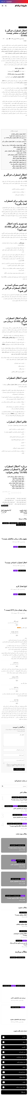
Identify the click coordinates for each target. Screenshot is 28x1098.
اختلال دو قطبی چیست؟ (21, 915)
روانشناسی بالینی (22, 27)
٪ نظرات (7, 38)
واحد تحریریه (21, 38)
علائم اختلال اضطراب (21, 149)
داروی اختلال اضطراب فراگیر (19, 166)
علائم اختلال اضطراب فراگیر (19, 158)
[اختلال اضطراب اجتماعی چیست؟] (14, 552)
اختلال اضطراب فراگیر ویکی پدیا (18, 164)
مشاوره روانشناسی (13, 523)
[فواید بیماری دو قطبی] (4, 924)
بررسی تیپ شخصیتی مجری (20, 817)
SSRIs (3, 344)
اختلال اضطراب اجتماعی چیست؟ (16, 562)
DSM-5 (12, 413)
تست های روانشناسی (22, 806)
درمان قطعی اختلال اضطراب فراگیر (17, 162)
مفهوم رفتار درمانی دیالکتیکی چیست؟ (14, 539)
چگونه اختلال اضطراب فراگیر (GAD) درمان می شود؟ (14, 145)
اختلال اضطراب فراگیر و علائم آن (18, 134)
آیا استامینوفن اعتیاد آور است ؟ (6, 512)
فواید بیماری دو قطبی (21, 924)
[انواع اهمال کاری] (14, 576)
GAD (25, 88)
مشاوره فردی (5, 523)
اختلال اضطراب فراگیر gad (19, 156)
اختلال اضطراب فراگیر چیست (19, 160)
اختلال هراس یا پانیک (19, 68)
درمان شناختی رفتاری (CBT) (8, 337)
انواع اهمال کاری (21, 586)
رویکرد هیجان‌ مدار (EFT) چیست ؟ (15, 610)
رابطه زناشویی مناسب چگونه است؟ (23, 512)
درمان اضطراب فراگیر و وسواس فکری (17, 154)
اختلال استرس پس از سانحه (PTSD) (16, 74)
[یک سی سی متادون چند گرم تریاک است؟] (4, 942)
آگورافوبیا (17, 71)
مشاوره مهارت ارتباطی (17, 814)
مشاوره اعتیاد (19, 940)
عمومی (15, 546)
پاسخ (17, 624)
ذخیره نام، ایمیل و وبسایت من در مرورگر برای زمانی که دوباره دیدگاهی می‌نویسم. (16, 765)
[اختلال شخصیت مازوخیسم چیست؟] (4, 933)
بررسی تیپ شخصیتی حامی (20, 808)
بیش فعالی (21, 243)
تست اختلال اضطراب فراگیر (19, 147)
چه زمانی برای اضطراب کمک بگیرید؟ (17, 135)
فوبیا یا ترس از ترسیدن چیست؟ (19, 799)
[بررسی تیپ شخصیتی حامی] (14, 989)
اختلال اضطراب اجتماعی (18, 76)
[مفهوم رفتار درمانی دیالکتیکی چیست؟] (14, 528)
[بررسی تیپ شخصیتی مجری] (14, 1011)
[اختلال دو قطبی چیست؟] (4, 915)
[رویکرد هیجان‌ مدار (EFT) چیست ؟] (14, 599)
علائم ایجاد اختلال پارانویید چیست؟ (18, 826)
